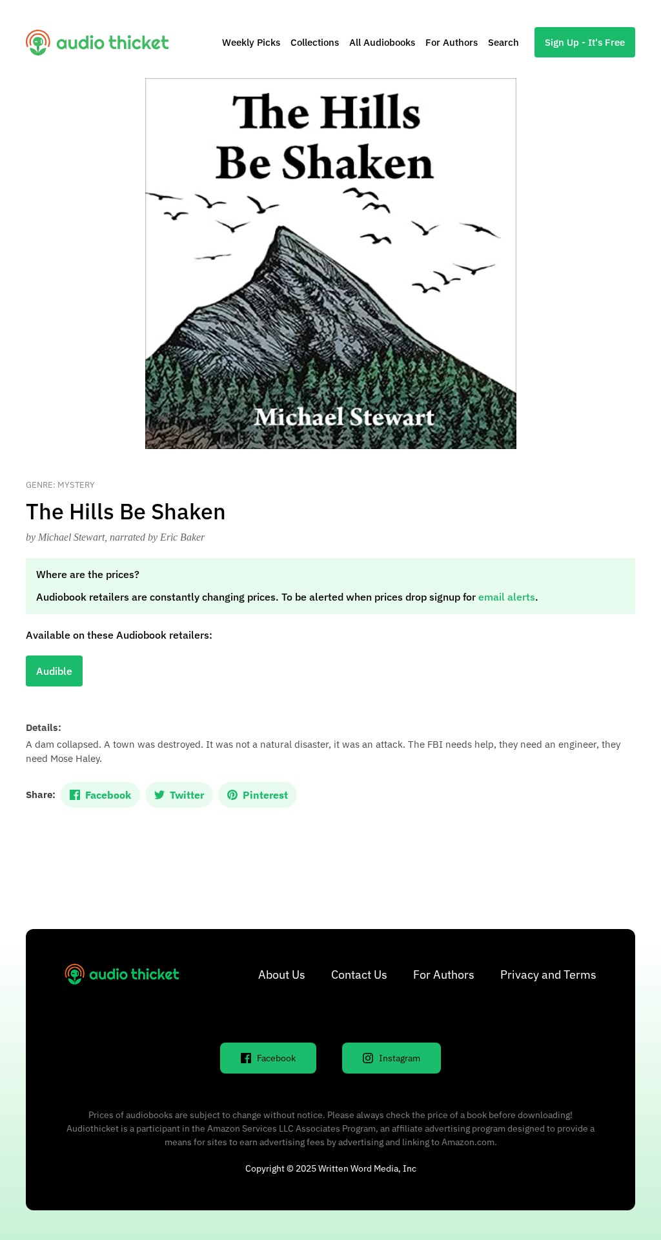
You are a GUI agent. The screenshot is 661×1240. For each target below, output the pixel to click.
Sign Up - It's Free (585, 42)
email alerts (506, 596)
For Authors (451, 42)
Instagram (399, 1058)
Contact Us (359, 974)
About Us (281, 974)
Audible (54, 671)
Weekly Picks (251, 42)
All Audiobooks (382, 42)
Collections (314, 42)
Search (503, 42)
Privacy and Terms (548, 974)
